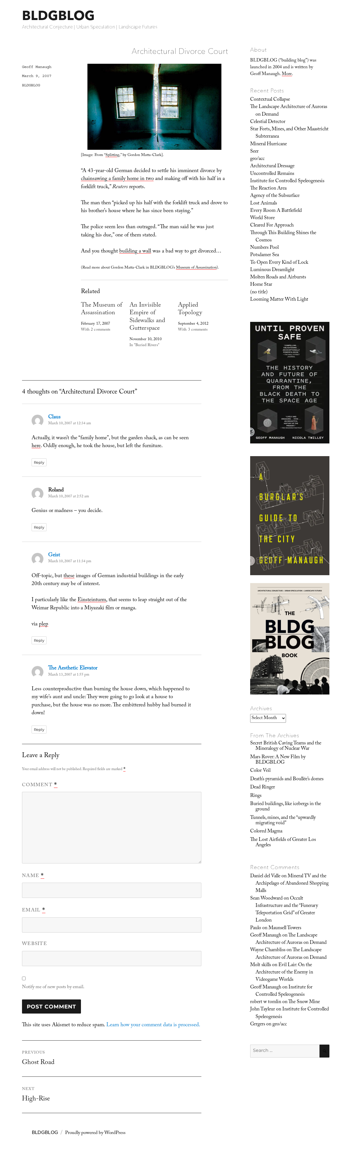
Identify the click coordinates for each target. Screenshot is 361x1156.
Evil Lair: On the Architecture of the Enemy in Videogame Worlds (284, 972)
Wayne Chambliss (267, 950)
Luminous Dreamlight (272, 270)
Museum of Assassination (196, 268)
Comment (40, 785)
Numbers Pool (264, 248)
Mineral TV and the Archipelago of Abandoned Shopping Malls (292, 884)
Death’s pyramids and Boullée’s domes (286, 779)
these (68, 576)
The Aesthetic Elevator (72, 668)
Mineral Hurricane (268, 144)
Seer (254, 152)
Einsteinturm (92, 600)
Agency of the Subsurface (275, 196)
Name (33, 876)
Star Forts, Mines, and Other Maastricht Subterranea (289, 133)
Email (33, 911)
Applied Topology (190, 309)
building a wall (135, 251)
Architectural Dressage (272, 166)
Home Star (261, 285)
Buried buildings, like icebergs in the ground (285, 807)
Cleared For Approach (272, 225)
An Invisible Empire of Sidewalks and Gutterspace (147, 317)
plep (43, 624)
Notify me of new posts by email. (53, 987)
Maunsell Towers (284, 928)
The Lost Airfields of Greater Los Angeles (283, 843)
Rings (255, 796)
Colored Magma (266, 831)
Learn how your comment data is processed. (153, 1025)
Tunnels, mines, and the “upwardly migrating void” (283, 821)
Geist (54, 555)
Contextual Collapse (270, 100)
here (36, 446)
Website (34, 944)
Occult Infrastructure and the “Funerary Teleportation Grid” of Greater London (287, 910)
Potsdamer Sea (264, 255)
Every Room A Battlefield (276, 211)
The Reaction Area (268, 188)
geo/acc (257, 159)
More (287, 74)
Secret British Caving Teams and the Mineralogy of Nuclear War (285, 746)
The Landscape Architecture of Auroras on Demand (288, 111)
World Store (262, 218)
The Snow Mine (304, 1002)
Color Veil (260, 771)
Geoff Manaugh (36, 67)
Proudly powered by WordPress (95, 1133)
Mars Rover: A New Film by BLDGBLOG (278, 760)
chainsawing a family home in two (117, 179)
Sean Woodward (266, 899)
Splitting (112, 155)
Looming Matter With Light (279, 300)
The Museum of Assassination (101, 309)
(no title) (259, 292)
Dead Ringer (262, 787)
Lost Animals (263, 203)
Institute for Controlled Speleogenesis (287, 181)
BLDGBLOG (58, 15)
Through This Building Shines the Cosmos (283, 237)
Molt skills (260, 965)
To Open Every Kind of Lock (279, 263)
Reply (39, 462)
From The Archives (274, 735)
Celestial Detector (267, 122)
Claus (54, 417)
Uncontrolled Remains (272, 174)
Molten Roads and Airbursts (278, 277)
